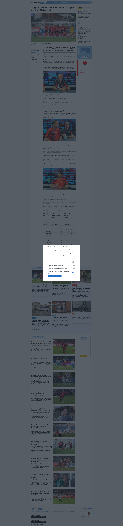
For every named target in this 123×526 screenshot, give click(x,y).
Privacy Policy (67, 279)
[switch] (73, 262)
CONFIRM (54, 275)
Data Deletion (56, 279)
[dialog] (61, 263)
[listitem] (61, 259)
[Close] (78, 247)
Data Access (61, 279)
